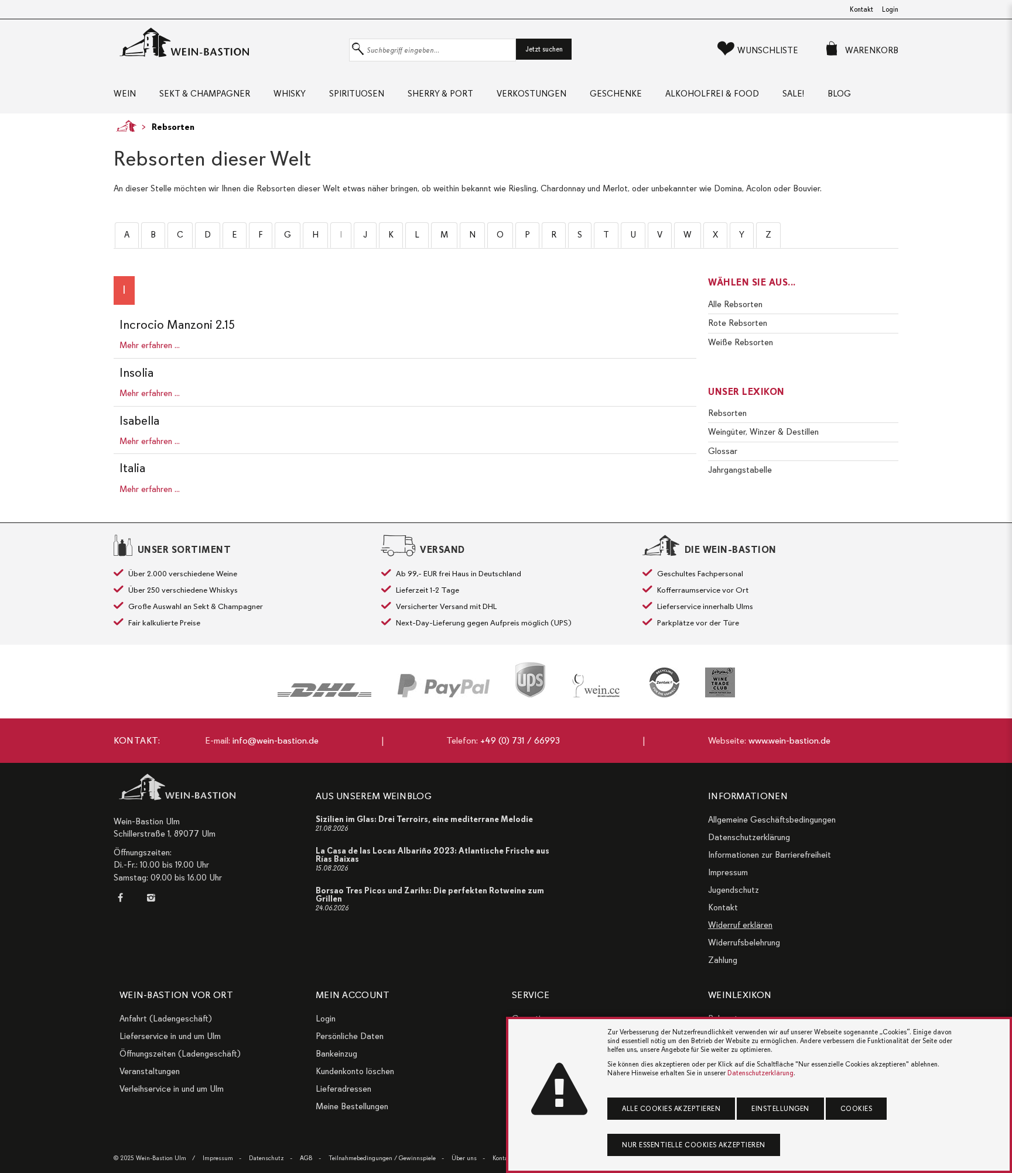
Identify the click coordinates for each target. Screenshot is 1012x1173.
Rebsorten (173, 127)
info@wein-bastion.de (276, 741)
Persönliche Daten (350, 1036)
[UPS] (530, 679)
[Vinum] (720, 682)
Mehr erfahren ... (149, 345)
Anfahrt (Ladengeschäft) (165, 1018)
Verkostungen (531, 93)
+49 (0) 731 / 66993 (520, 741)
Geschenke (616, 93)
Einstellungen (780, 1109)
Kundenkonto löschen (355, 1071)
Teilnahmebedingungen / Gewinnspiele (382, 1158)
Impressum (728, 872)
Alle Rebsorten (735, 304)
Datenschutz (266, 1158)
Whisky (289, 93)
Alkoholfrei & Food (712, 93)
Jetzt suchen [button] (544, 49)
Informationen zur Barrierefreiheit (769, 854)
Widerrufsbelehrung (744, 942)
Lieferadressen (343, 1088)
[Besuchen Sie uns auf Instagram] (150, 898)
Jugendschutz (733, 890)
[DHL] (324, 690)
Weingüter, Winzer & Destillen (763, 431)
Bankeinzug (336, 1053)
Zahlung (722, 960)
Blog (839, 93)
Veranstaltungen (149, 1071)
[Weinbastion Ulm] (228, 43)
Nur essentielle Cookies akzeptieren (693, 1145)
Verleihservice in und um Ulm (171, 1088)
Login (890, 9)
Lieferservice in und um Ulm (170, 1036)
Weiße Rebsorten (740, 342)
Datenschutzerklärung (749, 837)
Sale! (793, 93)
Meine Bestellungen (352, 1106)
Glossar (722, 451)
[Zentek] (664, 682)
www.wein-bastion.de (789, 741)
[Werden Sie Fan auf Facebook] (123, 898)
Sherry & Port (440, 93)
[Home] (123, 126)
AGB (306, 1158)
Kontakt (861, 9)
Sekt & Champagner (204, 93)
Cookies (856, 1109)
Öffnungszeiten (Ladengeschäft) (180, 1053)
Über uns (464, 1158)
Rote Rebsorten (737, 323)
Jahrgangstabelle (740, 470)
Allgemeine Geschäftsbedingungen (772, 819)
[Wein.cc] (597, 685)
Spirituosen (356, 93)
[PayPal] (444, 685)
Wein (125, 93)
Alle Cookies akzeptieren (671, 1109)
